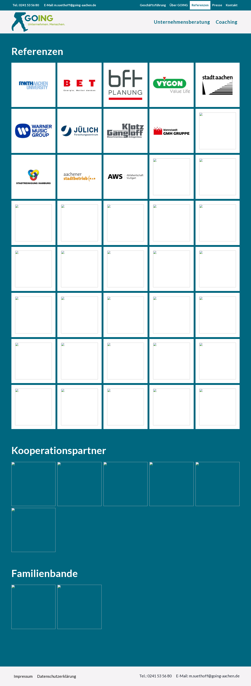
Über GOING (179, 5)
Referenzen (200, 5)
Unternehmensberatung (182, 22)
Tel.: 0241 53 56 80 (155, 676)
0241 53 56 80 (29, 5)
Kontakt (232, 5)
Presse (217, 5)
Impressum (23, 676)
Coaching (226, 22)
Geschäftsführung (153, 5)
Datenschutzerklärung (56, 676)
